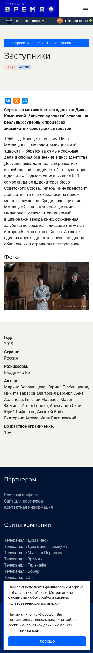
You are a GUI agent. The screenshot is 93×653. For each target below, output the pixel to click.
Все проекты (19, 43)
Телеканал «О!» (19, 577)
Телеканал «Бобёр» (22, 571)
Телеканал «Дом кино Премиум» (35, 546)
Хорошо (47, 641)
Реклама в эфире (21, 494)
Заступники (63, 43)
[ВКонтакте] (8, 101)
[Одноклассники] (16, 101)
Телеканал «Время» (23, 558)
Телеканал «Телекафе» (26, 565)
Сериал (41, 43)
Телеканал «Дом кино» (26, 540)
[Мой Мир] (25, 101)
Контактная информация (28, 507)
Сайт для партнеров (23, 501)
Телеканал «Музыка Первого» (33, 552)
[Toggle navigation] (85, 8)
